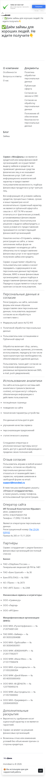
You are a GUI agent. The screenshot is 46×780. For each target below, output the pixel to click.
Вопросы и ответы (12, 76)
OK (40, 770)
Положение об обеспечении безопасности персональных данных (32, 119)
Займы (6, 136)
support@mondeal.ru (14, 482)
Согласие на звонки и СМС (31, 94)
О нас (6, 80)
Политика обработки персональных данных (32, 77)
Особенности (10, 72)
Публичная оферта (30, 87)
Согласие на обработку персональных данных (32, 105)
